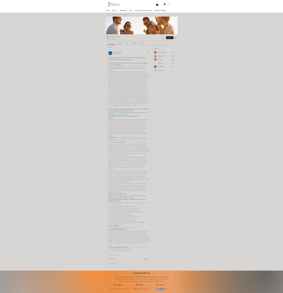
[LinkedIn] (161, 289)
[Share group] (175, 37)
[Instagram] (164, 289)
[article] (129, 159)
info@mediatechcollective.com (141, 289)
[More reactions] (115, 256)
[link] (111, 43)
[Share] (148, 52)
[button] (157, 4)
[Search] (163, 37)
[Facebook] (157, 289)
